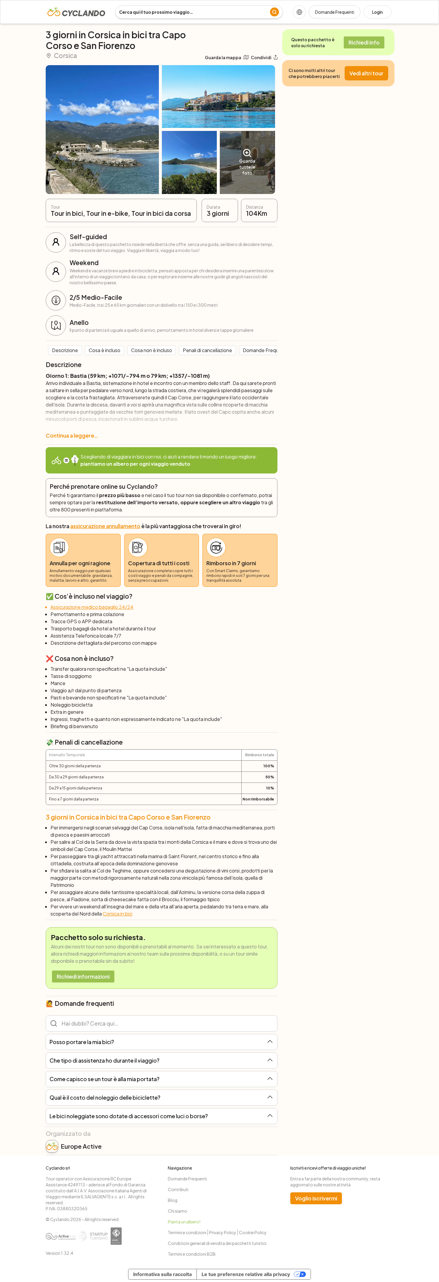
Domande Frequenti (334, 12)
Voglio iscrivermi (316, 1198)
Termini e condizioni (187, 1232)
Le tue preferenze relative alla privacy (246, 1274)
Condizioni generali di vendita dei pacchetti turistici (217, 1243)
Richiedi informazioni (83, 976)
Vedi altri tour (366, 73)
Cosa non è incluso (151, 350)
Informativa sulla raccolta (162, 1274)
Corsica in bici (117, 913)
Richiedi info (364, 42)
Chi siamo (177, 1211)
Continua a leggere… (72, 435)
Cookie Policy (253, 1232)
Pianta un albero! (184, 1221)
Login (377, 12)
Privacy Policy (222, 1232)
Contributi (178, 1189)
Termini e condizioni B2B (192, 1254)
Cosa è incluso (104, 350)
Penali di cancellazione (207, 350)
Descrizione (65, 350)
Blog (172, 1200)
